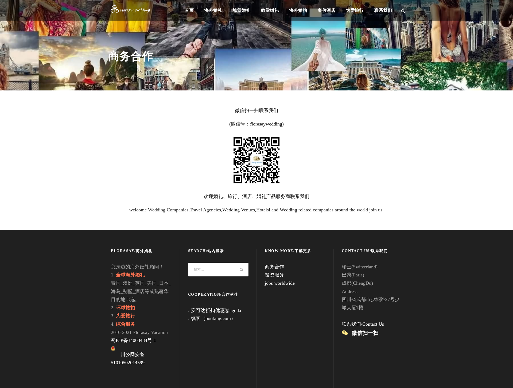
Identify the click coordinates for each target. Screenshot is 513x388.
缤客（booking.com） (213, 318)
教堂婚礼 (270, 10)
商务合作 (274, 266)
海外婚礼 (213, 10)
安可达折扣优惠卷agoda (216, 310)
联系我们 (383, 10)
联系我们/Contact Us (363, 324)
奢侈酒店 (326, 10)
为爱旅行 (355, 10)
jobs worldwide (280, 283)
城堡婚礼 (241, 10)
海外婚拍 (298, 10)
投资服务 (274, 274)
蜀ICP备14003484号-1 (133, 340)
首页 (189, 10)
